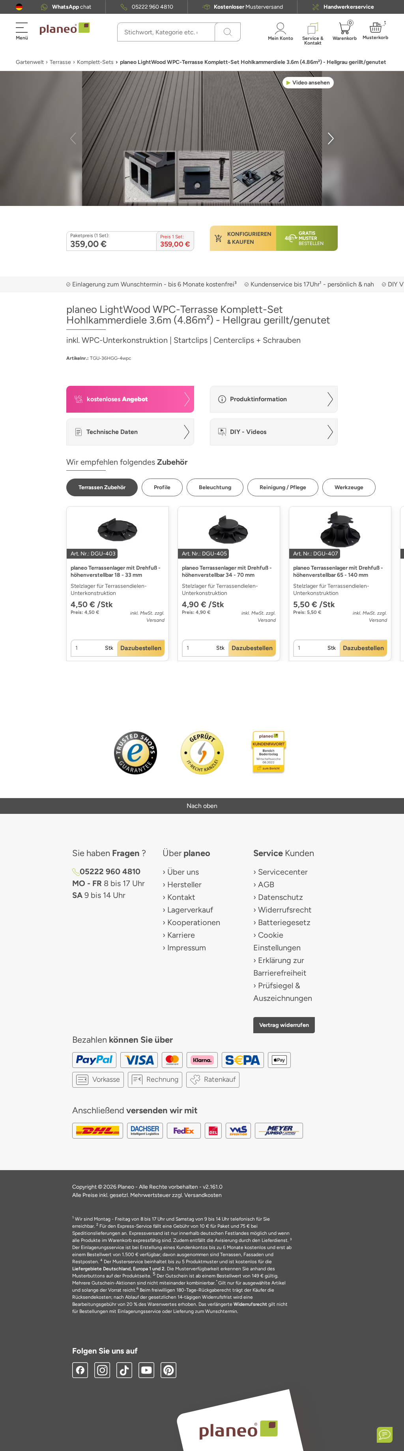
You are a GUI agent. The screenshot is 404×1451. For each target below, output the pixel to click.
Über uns (183, 872)
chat (71, 7)
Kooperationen (193, 922)
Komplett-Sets (95, 62)
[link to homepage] (65, 28)
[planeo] (238, 1430)
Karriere (181, 935)
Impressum (186, 947)
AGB (266, 884)
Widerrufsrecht (285, 909)
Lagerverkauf (190, 909)
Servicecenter (283, 872)
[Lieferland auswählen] (19, 7)
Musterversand (248, 7)
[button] (19, 7)
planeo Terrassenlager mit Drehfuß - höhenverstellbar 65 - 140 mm (338, 571)
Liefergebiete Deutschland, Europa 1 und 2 (118, 1268)
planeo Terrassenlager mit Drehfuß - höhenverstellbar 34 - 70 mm (227, 571)
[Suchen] (228, 32)
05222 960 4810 (152, 7)
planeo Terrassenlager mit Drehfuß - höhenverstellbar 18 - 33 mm (116, 571)
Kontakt (181, 897)
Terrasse (60, 62)
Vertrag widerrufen (284, 1024)
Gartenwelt (30, 62)
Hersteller (184, 884)
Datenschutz (280, 897)
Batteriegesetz (284, 922)
